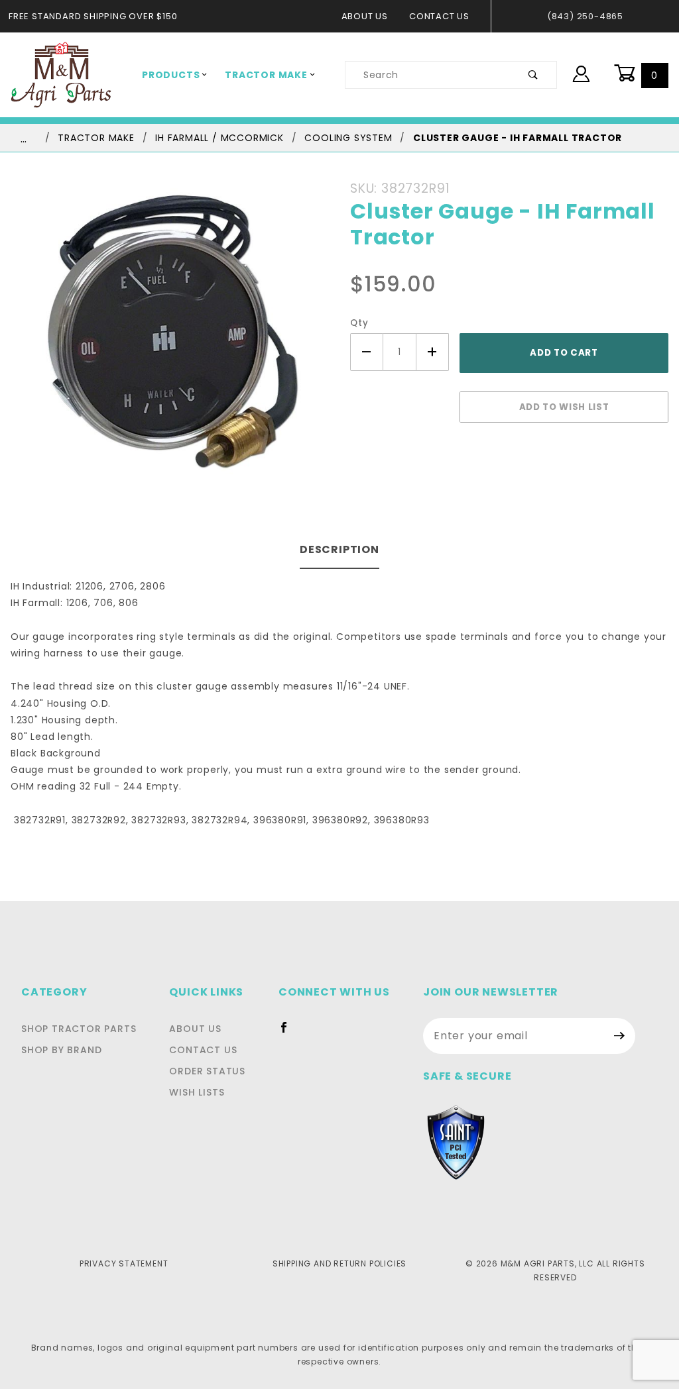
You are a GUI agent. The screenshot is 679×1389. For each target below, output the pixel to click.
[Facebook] (289, 1032)
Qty (359, 323)
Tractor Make (266, 74)
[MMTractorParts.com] (61, 74)
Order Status (207, 1071)
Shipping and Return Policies (339, 1263)
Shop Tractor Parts (78, 1028)
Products (171, 74)
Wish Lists (196, 1092)
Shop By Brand (61, 1049)
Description (339, 549)
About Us (364, 16)
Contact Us (439, 16)
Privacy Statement (124, 1263)
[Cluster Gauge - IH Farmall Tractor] (170, 338)
